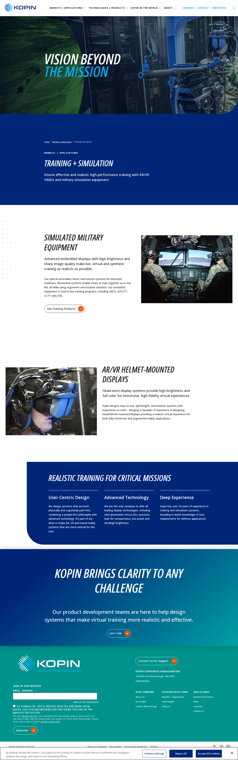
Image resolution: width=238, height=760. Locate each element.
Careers (188, 7)
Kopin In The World (144, 7)
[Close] (232, 753)
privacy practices (50, 722)
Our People (141, 701)
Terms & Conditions (97, 746)
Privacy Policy (116, 746)
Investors (219, 7)
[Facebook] (221, 747)
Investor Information (203, 697)
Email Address (24, 690)
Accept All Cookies (209, 753)
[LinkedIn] (228, 747)
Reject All (181, 753)
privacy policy (30, 716)
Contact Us (199, 711)
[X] (215, 747)
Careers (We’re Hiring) (146, 706)
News (196, 701)
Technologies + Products (107, 7)
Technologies (168, 701)
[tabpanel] (119, 65)
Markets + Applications (66, 7)
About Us (140, 697)
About (168, 7)
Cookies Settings (154, 753)
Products (166, 706)
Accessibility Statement (136, 746)
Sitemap (154, 746)
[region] (119, 753)
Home (46, 142)
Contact (203, 7)
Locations (198, 706)
